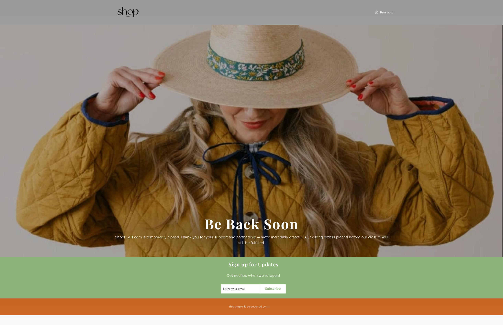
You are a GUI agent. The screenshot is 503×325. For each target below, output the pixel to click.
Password (386, 12)
